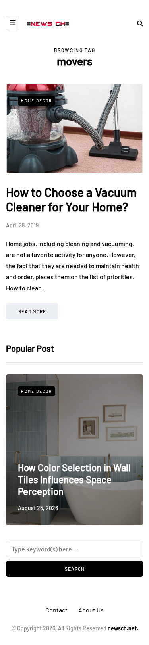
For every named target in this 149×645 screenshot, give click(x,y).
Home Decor (36, 100)
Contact (56, 610)
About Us (91, 610)
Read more (32, 311)
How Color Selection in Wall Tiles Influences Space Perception (74, 479)
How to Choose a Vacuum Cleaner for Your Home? (71, 199)
